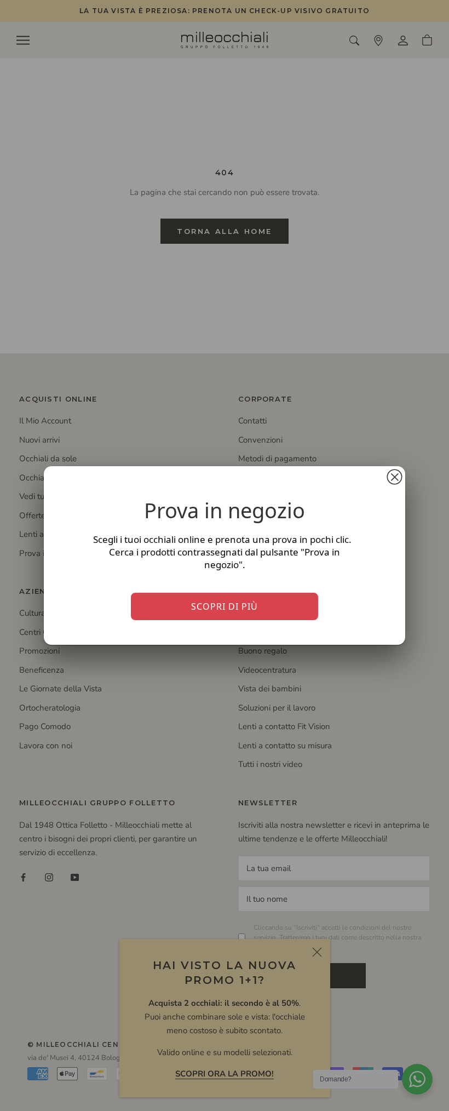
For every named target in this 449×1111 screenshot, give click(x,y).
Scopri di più (224, 606)
